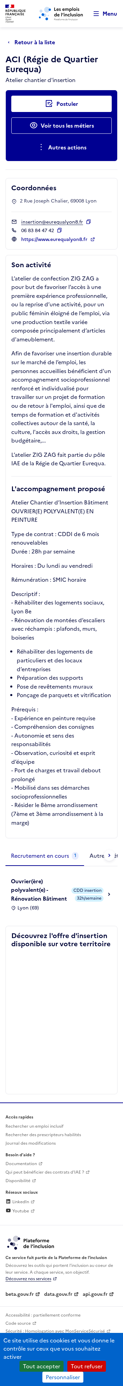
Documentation (21, 1164)
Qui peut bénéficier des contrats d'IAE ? (44, 1172)
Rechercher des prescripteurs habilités (43, 1135)
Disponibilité (17, 1181)
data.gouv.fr (58, 1294)
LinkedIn (20, 1202)
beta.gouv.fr (19, 1294)
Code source (18, 1323)
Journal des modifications (30, 1143)
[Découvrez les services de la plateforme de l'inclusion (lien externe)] (31, 1242)
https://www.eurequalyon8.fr (55, 239)
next (109, 855)
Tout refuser (86, 1366)
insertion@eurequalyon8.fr (52, 222)
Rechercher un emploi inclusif (34, 1126)
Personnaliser (63, 1377)
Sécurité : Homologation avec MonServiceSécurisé (55, 1331)
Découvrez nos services (28, 1279)
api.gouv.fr (95, 1294)
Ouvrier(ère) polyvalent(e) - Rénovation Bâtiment (39, 890)
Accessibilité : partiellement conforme (43, 1315)
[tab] (44, 856)
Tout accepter (41, 1366)
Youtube (20, 1211)
